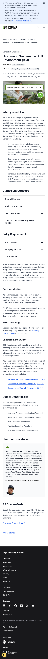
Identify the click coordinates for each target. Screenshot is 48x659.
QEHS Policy (7, 595)
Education (13, 39)
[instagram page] (4, 605)
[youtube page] (33, 605)
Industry (6, 574)
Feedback (6, 614)
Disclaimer (7, 587)
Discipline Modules (13, 206)
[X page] (27, 605)
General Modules (12, 199)
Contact (6, 611)
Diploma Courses (27, 39)
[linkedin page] (21, 605)
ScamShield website (20, 21)
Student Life (7, 566)
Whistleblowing (8, 591)
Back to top (10, 533)
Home (5, 39)
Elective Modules (12, 213)
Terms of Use (8, 631)
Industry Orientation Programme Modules (19, 221)
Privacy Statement (10, 627)
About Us (6, 581)
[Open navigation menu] (44, 27)
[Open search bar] (38, 27)
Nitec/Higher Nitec (12, 250)
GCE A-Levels (10, 257)
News (5, 577)
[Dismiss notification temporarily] (44, 3)
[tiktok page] (9, 605)
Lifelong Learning (9, 570)
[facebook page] (15, 605)
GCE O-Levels (10, 242)
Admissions (7, 562)
